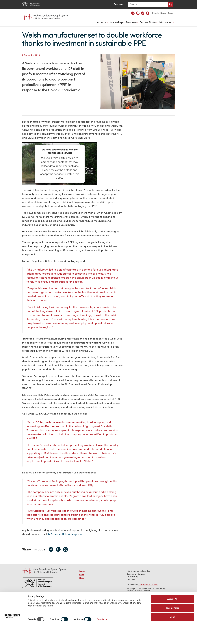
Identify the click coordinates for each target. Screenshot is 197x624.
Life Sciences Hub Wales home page (46, 14)
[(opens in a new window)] (133, 13)
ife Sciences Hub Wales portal (64, 534)
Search (170, 4)
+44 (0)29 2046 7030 (148, 584)
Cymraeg (118, 4)
